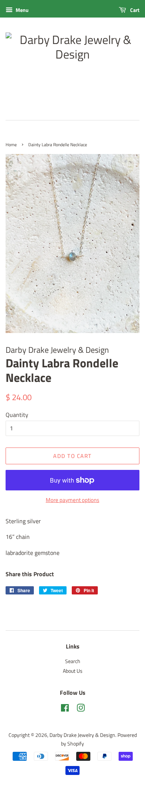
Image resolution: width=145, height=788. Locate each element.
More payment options (72, 500)
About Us (73, 671)
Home (11, 144)
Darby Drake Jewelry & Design (82, 735)
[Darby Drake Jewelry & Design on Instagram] (81, 709)
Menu (21, 10)
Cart (134, 10)
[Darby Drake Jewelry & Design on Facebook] (65, 709)
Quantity (17, 414)
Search (72, 661)
